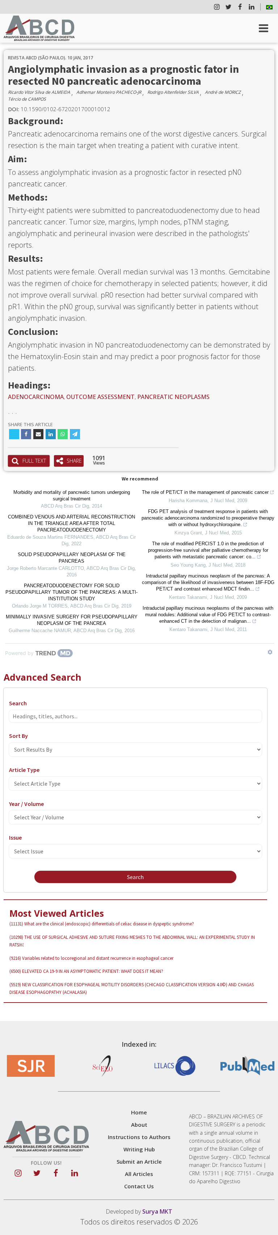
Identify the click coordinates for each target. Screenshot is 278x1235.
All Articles (139, 1173)
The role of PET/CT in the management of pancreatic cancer (205, 492)
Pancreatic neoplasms (173, 397)
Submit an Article (139, 1161)
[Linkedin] (51, 434)
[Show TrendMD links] (270, 652)
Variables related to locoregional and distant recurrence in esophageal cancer (91, 958)
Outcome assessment (100, 397)
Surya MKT (157, 1211)
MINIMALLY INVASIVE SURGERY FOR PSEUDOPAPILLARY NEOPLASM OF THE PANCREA (72, 620)
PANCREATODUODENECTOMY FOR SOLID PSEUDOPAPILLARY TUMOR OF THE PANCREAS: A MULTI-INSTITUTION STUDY (71, 592)
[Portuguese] (269, 7)
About (139, 1124)
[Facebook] (26, 434)
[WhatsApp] (63, 434)
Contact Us (139, 1186)
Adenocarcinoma (36, 397)
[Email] (38, 434)
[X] (14, 434)
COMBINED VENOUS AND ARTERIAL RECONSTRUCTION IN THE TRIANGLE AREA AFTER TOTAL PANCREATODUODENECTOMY (71, 523)
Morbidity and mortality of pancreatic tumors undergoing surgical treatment (71, 495)
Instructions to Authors (139, 1137)
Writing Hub (139, 1149)
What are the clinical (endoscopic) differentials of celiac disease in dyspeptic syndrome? (101, 924)
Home (139, 1112)
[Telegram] (75, 434)
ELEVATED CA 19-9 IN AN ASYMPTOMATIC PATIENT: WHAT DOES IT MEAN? (86, 971)
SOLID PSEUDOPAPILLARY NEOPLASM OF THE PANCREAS (72, 558)
